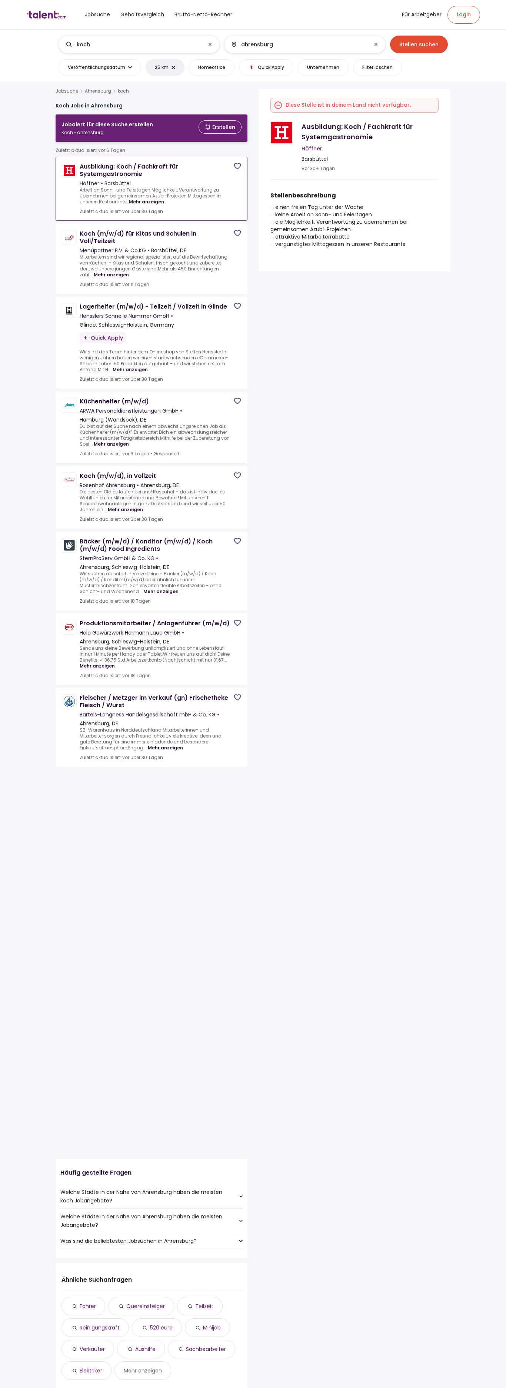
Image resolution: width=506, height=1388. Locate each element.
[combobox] (139, 44)
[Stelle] (133, 44)
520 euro (161, 1327)
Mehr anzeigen (146, 202)
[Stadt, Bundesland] (298, 44)
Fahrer (88, 1306)
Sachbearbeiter (206, 1349)
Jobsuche (67, 91)
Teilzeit (204, 1306)
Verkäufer (92, 1349)
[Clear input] (210, 44)
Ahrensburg (98, 91)
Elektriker (91, 1370)
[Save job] (237, 166)
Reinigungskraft (100, 1327)
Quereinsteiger (145, 1306)
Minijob (212, 1327)
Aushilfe (145, 1349)
